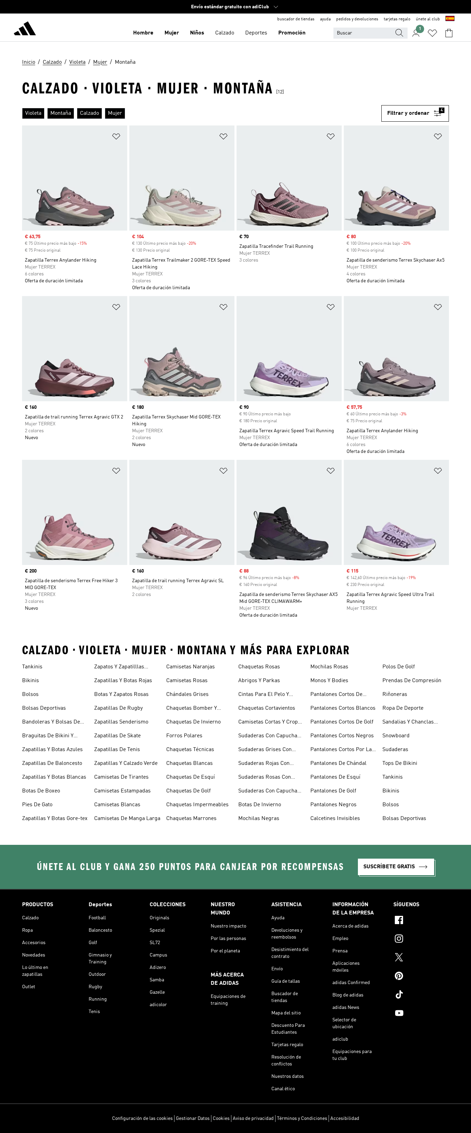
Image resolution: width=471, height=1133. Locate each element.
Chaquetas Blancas (189, 763)
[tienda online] (25, 29)
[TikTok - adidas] (421, 995)
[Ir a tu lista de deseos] (432, 33)
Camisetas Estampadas (122, 791)
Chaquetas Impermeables (197, 805)
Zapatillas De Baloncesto (52, 763)
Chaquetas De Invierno (193, 722)
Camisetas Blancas (117, 805)
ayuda (325, 19)
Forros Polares (184, 736)
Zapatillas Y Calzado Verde (126, 763)
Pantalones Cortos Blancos (342, 708)
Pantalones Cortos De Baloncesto (336, 695)
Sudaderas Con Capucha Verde (267, 791)
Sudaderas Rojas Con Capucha (264, 764)
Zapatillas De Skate (117, 736)
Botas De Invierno (259, 805)
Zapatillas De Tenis (117, 749)
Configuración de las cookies (142, 1118)
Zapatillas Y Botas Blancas (54, 777)
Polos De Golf (398, 667)
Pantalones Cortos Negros (342, 736)
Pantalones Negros (333, 805)
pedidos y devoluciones (357, 19)
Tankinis (32, 667)
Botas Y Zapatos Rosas (121, 694)
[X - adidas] (421, 958)
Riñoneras (394, 694)
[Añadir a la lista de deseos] (116, 137)
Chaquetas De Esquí (190, 777)
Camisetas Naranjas (190, 667)
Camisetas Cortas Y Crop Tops (268, 722)
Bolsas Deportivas (44, 708)
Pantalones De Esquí (335, 777)
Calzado (224, 33)
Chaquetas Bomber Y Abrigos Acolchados (191, 709)
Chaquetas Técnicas (190, 749)
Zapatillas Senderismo (121, 722)
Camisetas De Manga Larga (127, 818)
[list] (201, 113)
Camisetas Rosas (187, 681)
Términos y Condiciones (302, 1118)
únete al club (428, 19)
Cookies (221, 1118)
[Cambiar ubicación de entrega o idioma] (450, 19)
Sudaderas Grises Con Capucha (265, 750)
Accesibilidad (344, 1118)
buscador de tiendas (295, 19)
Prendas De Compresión (411, 681)
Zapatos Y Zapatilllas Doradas (119, 667)
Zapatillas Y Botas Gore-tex (55, 818)
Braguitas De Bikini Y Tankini (47, 736)
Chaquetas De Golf (188, 791)
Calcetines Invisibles (335, 818)
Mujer (171, 33)
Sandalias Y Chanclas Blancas (408, 722)
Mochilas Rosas (329, 667)
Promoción (291, 33)
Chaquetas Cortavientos (266, 708)
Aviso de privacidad (253, 1118)
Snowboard (396, 736)
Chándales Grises (187, 694)
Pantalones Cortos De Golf (341, 722)
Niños (197, 33)
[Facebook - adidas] (421, 921)
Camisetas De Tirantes (121, 777)
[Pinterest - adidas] (421, 977)
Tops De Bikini (399, 763)
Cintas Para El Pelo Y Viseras (263, 695)
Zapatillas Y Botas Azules (52, 749)
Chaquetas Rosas (259, 667)
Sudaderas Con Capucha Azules (267, 736)
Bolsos (30, 694)
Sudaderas (395, 749)
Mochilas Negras (258, 818)
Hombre (143, 33)
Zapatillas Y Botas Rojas (123, 681)
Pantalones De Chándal (338, 763)
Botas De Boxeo (41, 791)
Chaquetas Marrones (191, 818)
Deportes (256, 33)
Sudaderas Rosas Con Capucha (264, 778)
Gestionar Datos (193, 1118)
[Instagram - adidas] (421, 939)
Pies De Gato (37, 805)
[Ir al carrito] (449, 33)
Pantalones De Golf (333, 791)
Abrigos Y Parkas (259, 681)
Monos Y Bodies (329, 681)
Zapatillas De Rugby (118, 708)
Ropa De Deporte (402, 708)
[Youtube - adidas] (421, 1014)
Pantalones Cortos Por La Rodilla (341, 750)
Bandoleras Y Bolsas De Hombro (51, 722)
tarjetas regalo (397, 19)
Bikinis (30, 681)
